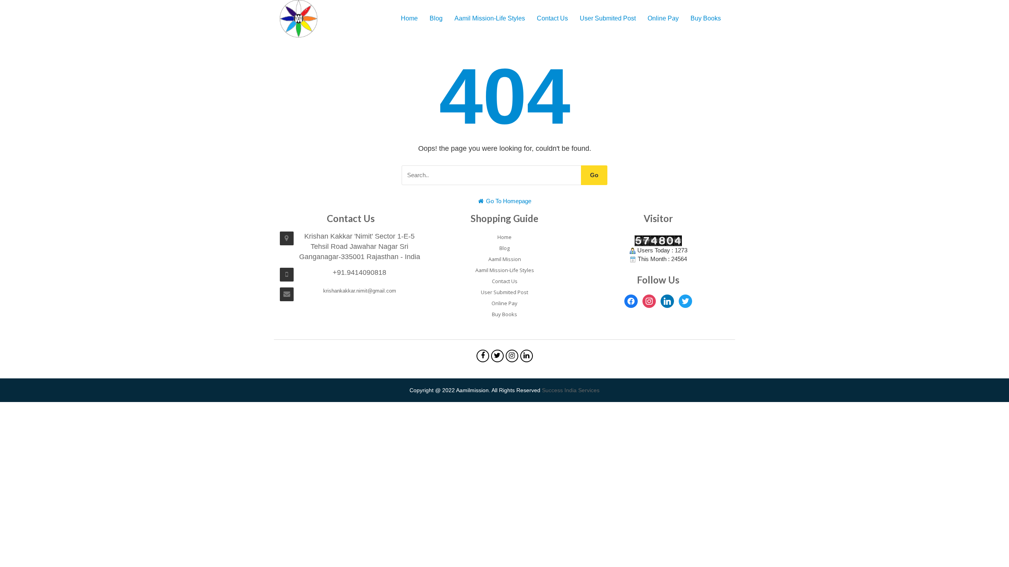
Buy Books (706, 18)
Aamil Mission (504, 259)
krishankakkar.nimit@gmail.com (359, 291)
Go (594, 175)
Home (409, 18)
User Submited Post (608, 18)
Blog (436, 18)
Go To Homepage (507, 201)
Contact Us (552, 18)
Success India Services (570, 390)
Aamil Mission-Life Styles (489, 18)
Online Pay (663, 18)
